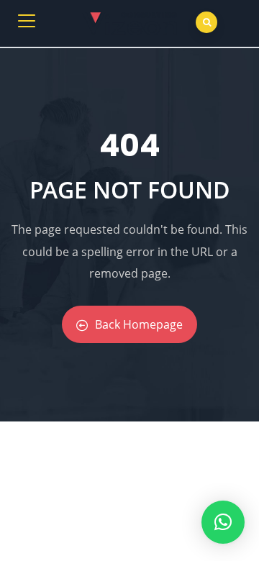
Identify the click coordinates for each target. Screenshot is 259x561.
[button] (223, 522)
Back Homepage (139, 324)
